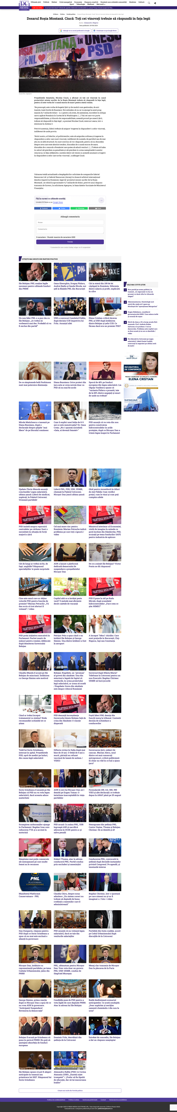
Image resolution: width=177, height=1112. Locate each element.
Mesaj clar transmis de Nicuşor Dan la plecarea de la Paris (104, 966)
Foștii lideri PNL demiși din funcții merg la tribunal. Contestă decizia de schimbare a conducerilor (105, 719)
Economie (78, 2)
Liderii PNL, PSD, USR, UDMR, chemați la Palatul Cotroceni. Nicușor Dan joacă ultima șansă (69, 492)
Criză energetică (65, 2)
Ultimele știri (36, 2)
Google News (58, 202)
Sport (72, 4)
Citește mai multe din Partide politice (70, 1091)
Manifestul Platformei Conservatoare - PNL (29, 895)
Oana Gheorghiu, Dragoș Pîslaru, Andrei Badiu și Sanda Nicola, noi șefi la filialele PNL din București (70, 286)
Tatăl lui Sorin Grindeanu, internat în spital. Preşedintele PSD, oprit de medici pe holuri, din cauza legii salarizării (33, 754)
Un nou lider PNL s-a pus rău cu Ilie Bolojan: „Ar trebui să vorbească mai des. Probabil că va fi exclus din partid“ (35, 322)
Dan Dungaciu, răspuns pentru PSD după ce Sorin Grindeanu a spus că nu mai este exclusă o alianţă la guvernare (34, 934)
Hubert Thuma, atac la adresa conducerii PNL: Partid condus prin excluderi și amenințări (68, 862)
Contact (103, 1100)
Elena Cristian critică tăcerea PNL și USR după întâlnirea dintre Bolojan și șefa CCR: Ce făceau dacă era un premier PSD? (105, 322)
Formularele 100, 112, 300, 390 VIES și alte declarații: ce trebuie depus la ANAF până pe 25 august (105, 792)
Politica (62, 14)
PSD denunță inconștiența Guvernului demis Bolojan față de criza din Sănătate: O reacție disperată (70, 719)
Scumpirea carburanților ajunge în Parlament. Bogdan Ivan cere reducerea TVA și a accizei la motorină (34, 828)
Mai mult (101, 4)
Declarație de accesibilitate (118, 1100)
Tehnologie (80, 4)
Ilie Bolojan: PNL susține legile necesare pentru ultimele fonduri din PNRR (34, 286)
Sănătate (132, 2)
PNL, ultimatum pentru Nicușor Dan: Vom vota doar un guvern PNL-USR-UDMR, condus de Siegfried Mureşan (69, 969)
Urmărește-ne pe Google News (106, 31)
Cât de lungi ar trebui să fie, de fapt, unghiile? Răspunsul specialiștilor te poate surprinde (34, 566)
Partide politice (71, 14)
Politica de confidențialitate (56, 1100)
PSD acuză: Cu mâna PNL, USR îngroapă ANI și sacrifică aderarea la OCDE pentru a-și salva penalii (68, 828)
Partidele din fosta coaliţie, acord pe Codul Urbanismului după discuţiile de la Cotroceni (104, 933)
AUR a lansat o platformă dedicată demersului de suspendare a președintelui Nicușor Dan (67, 567)
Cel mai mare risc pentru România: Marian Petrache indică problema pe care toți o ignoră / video (70, 530)
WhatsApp (80, 208)
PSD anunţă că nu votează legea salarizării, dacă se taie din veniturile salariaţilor (69, 933)
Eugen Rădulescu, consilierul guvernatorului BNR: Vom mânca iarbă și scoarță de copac (143, 314)
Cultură (141, 2)
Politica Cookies (74, 1100)
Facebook (44, 208)
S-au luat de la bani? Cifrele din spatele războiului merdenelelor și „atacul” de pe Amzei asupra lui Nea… (79, 8)
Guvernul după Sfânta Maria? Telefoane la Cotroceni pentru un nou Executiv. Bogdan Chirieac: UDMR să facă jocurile (104, 676)
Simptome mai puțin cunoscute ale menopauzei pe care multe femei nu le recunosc (34, 862)
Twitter (62, 208)
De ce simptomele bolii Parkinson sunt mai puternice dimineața (35, 383)
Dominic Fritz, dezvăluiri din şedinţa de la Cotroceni (68, 1038)
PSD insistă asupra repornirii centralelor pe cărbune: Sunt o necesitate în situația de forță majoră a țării (33, 530)
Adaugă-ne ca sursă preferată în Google (76, 31)
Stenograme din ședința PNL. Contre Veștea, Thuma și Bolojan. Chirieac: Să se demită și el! (105, 827)
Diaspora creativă (91, 2)
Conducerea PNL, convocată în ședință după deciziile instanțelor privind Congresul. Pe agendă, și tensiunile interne (105, 863)
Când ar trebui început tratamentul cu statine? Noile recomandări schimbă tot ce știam (33, 719)
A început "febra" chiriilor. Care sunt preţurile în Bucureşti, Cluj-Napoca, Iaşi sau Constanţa (104, 638)
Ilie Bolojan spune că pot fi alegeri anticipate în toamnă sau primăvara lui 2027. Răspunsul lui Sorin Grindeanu (35, 1075)
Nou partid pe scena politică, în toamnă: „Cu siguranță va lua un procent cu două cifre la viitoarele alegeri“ (141, 292)
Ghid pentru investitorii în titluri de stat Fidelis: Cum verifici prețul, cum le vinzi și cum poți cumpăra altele (104, 493)
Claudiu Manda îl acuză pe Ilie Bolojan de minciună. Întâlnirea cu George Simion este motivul (34, 675)
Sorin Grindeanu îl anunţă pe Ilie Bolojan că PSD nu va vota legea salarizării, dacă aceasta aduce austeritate (34, 793)
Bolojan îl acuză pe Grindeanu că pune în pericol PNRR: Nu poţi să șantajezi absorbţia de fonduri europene (34, 1041)
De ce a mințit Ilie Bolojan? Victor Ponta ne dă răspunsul (105, 565)
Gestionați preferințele (90, 1100)
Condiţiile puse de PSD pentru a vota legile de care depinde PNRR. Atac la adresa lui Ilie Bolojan (70, 1003)
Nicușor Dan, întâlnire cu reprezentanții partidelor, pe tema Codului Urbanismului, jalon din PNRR (35, 969)
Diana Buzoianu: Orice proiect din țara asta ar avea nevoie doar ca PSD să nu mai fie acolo (70, 385)
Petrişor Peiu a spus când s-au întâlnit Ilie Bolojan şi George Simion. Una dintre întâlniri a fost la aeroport (70, 639)
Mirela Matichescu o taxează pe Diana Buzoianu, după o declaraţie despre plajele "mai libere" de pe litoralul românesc (34, 426)
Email (99, 208)
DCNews (24, 6)
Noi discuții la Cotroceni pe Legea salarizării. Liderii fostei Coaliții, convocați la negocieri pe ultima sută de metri (142, 342)
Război (54, 2)
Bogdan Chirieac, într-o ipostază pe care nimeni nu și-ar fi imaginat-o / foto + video (104, 896)
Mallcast (90, 4)
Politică (46, 2)
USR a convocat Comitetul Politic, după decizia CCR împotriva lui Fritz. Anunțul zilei (70, 321)
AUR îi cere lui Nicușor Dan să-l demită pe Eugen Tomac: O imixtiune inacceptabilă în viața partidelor (69, 793)
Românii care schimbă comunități (114, 2)
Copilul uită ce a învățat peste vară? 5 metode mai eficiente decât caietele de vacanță (68, 601)
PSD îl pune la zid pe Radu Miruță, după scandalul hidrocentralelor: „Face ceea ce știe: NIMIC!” (103, 602)
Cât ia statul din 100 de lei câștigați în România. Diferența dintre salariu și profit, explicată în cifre (104, 287)
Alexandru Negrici (91, 23)
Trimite (70, 242)
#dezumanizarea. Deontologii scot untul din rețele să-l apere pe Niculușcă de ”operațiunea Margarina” (142, 304)
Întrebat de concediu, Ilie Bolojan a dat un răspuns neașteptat (104, 1038)
